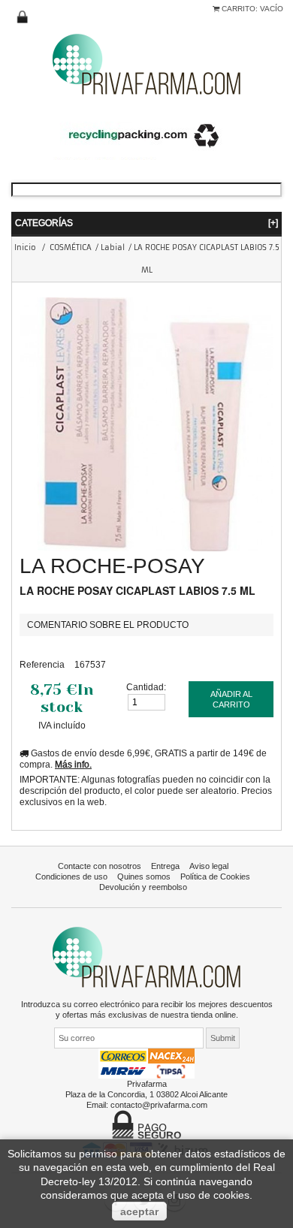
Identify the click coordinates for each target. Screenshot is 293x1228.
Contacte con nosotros (99, 866)
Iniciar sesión (22, 17)
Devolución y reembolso (143, 887)
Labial (113, 247)
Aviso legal (208, 866)
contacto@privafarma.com (158, 1105)
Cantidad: (146, 686)
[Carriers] (146, 1063)
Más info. (73, 764)
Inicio (25, 247)
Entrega (165, 866)
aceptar (139, 1211)
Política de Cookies (215, 876)
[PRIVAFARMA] (146, 63)
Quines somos (144, 876)
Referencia (42, 664)
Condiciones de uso (71, 876)
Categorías (146, 222)
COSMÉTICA (71, 247)
